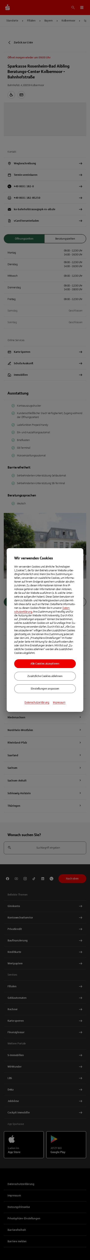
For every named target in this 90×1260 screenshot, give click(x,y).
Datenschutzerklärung (36, 702)
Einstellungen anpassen (45, 688)
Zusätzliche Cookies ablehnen (45, 676)
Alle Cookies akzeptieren (45, 663)
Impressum (59, 702)
